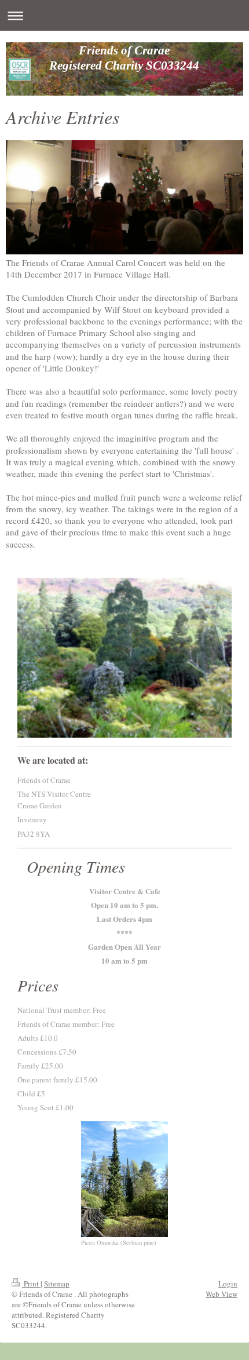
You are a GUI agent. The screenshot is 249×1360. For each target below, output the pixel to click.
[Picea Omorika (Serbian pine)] (124, 1179)
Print (31, 1283)
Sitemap (56, 1283)
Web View (221, 1294)
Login (227, 1283)
